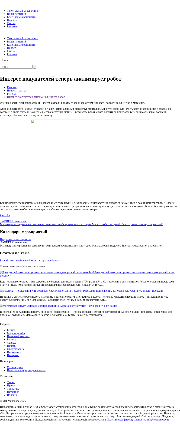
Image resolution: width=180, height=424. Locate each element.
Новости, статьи (17, 90)
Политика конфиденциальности (26, 370)
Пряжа (11, 385)
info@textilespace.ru (158, 419)
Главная (12, 87)
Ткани (11, 382)
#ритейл (5, 215)
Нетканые (13, 391)
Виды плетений (16, 13)
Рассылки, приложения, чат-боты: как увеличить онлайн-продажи (123, 290)
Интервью (13, 355)
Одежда (11, 342)
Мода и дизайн (16, 333)
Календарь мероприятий (21, 16)
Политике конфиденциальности (126, 419)
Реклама (12, 26)
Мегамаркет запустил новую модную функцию (88, 305)
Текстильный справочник (22, 10)
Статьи (11, 23)
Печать (11, 345)
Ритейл (11, 93)
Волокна (12, 394)
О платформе (15, 367)
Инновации (14, 352)
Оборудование (15, 348)
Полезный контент (18, 336)
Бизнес (11, 329)
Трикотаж (13, 388)
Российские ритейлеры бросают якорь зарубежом (29, 260)
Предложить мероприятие (15, 239)
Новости (12, 20)
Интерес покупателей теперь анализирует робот (36, 96)
